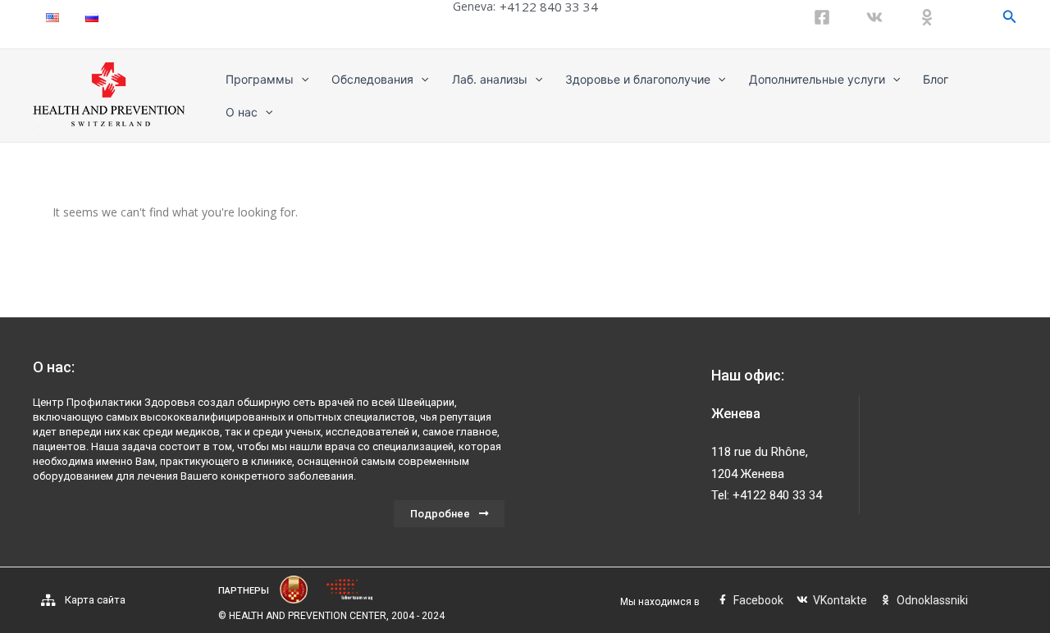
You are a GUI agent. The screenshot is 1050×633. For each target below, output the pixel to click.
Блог (935, 79)
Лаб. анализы (489, 79)
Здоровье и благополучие (637, 79)
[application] (301, 79)
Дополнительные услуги (817, 79)
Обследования (372, 79)
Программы (260, 79)
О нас (242, 112)
